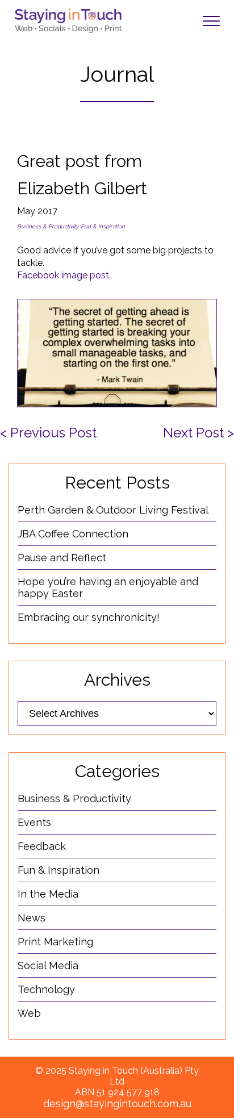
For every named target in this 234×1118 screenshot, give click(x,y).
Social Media (48, 965)
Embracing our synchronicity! (89, 617)
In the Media (48, 894)
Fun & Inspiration (58, 870)
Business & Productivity (47, 226)
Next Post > (198, 432)
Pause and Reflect (62, 558)
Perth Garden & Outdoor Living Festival (113, 510)
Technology (46, 989)
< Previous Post (48, 432)
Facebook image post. (64, 275)
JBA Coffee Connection (73, 534)
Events (34, 822)
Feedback (42, 846)
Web (29, 1013)
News (31, 918)
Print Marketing (55, 942)
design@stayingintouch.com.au (117, 1103)
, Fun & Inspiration (101, 226)
